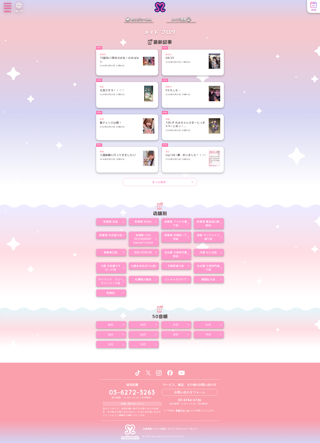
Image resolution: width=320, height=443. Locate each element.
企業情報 (147, 429)
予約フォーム (183, 410)
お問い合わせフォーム (189, 392)
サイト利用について (163, 429)
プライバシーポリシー (187, 429)
